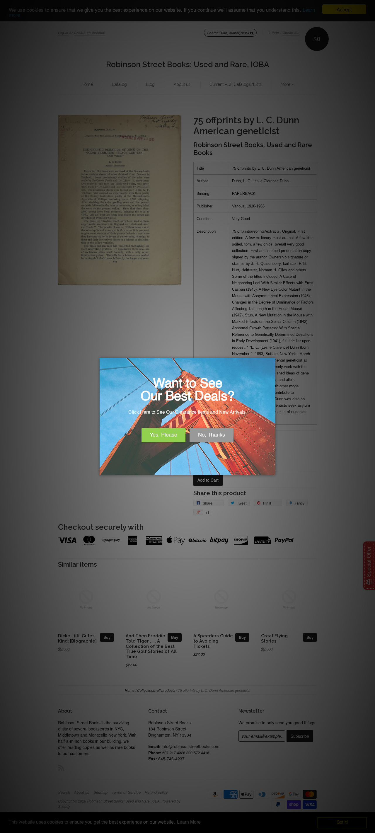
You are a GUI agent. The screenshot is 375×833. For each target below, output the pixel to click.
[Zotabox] (271, 470)
